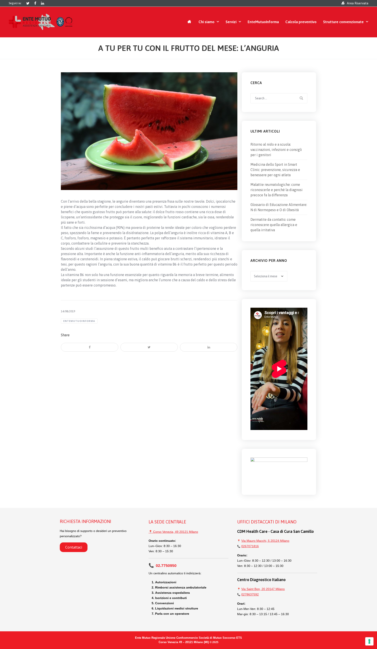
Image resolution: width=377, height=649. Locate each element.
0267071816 (250, 546)
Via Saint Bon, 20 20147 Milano (263, 589)
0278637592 (250, 594)
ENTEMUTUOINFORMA (79, 321)
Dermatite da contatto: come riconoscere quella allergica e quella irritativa (273, 224)
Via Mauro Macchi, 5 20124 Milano (265, 540)
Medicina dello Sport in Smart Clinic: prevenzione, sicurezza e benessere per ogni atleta (275, 169)
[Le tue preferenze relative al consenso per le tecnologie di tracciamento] (369, 641)
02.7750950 (163, 565)
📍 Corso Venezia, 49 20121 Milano (173, 531)
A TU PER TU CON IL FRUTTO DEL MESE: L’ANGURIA (188, 48)
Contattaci (73, 547)
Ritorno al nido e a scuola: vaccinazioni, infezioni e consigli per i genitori (276, 149)
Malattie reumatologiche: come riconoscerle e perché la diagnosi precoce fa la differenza (276, 190)
